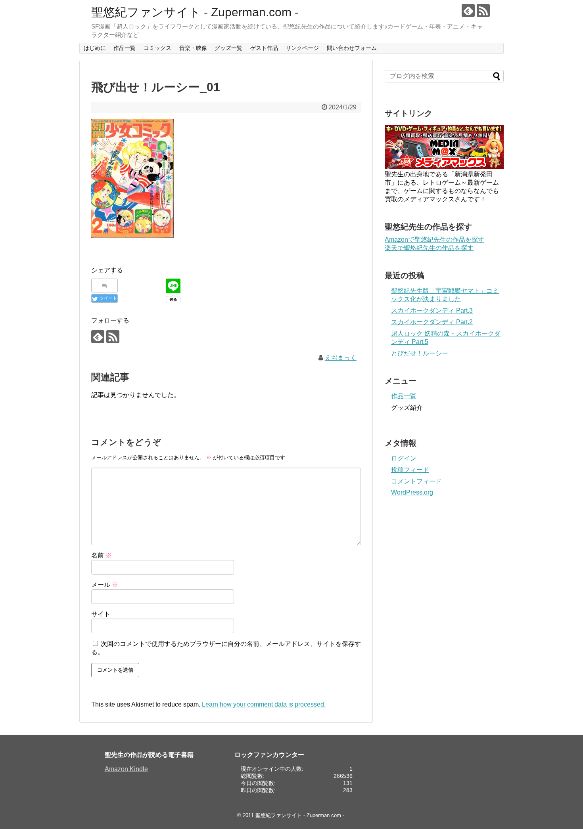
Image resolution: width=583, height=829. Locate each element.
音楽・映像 (193, 48)
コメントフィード (416, 481)
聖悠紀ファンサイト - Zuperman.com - (195, 12)
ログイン (403, 458)
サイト (100, 614)
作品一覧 (124, 48)
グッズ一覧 (228, 48)
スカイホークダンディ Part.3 (432, 310)
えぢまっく (341, 357)
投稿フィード (410, 469)
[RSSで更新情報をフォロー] (483, 10)
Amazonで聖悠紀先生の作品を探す (434, 239)
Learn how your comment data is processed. (264, 704)
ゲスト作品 (264, 48)
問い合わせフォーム (352, 48)
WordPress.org (412, 492)
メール (104, 584)
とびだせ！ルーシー (419, 353)
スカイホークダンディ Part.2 (432, 322)
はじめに (95, 48)
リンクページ (302, 48)
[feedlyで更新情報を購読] (468, 10)
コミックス (157, 48)
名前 (101, 555)
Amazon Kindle (126, 769)
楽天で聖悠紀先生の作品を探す (429, 247)
